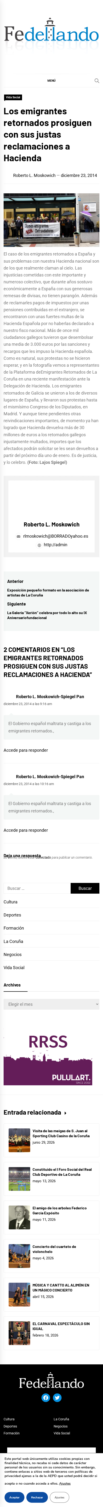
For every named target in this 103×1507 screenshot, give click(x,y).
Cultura (10, 901)
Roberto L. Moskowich (34, 175)
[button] (51, 80)
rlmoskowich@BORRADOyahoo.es (55, 536)
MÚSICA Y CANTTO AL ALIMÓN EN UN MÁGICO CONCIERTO (61, 1287)
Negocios (13, 954)
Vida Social (13, 97)
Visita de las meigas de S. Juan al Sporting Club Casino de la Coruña (61, 1133)
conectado (43, 857)
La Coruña (13, 941)
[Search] (97, 80)
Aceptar (14, 1497)
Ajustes (65, 1483)
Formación (14, 928)
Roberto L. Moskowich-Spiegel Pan (50, 696)
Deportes (12, 914)
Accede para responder (26, 750)
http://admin (55, 544)
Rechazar (37, 1497)
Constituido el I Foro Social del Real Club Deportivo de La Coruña (62, 1172)
